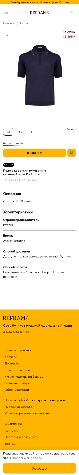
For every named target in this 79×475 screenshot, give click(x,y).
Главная (9, 23)
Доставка (12, 363)
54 (32, 132)
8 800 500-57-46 (16, 332)
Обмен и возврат (17, 390)
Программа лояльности (21, 437)
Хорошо (39, 468)
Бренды (10, 444)
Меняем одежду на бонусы (24, 376)
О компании (13, 424)
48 (8, 132)
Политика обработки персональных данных (36, 400)
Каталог (10, 357)
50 (20, 132)
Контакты (11, 430)
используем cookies (27, 458)
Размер (71, 129)
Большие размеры (17, 383)
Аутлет (24, 23)
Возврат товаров (17, 370)
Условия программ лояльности (27, 413)
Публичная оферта (18, 407)
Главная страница (18, 350)
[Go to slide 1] (7, 35)
